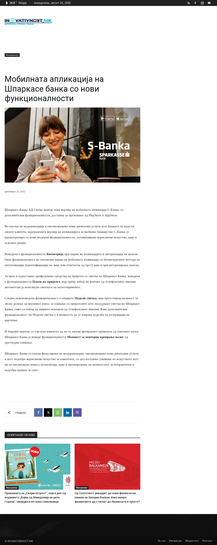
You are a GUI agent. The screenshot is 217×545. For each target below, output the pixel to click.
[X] (48, 412)
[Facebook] (195, 3)
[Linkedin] (67, 412)
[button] (189, 2)
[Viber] (77, 412)
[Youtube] (209, 3)
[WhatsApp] (58, 412)
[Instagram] (202, 3)
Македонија (12, 54)
